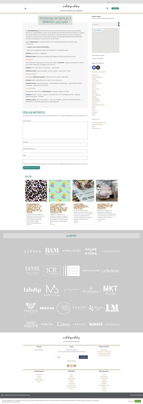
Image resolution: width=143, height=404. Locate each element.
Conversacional (97, 83)
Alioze (2, 395)
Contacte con (96, 128)
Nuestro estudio (97, 124)
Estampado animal (98, 105)
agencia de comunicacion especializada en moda (17, 395)
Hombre (94, 93)
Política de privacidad (104, 353)
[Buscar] (118, 24)
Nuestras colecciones (99, 122)
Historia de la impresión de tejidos (105, 206)
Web (24, 155)
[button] (25, 8)
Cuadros (94, 103)
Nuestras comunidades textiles (81, 206)
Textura (94, 111)
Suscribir (83, 357)
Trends (39, 376)
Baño (93, 109)
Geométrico (96, 89)
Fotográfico (95, 99)
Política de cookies (104, 355)
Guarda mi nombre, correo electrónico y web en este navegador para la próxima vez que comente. (55, 164)
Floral (93, 87)
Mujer (94, 115)
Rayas (94, 107)
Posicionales (96, 101)
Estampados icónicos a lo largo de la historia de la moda (34, 208)
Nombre (26, 142)
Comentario (27, 121)
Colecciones (39, 374)
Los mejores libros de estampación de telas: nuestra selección (59, 208)
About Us (39, 378)
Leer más (28, 224)
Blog (93, 126)
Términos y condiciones (104, 351)
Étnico (94, 85)
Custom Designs (39, 380)
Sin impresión (96, 95)
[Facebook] (94, 67)
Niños (94, 91)
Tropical (94, 113)
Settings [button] (130, 401)
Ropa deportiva (97, 77)
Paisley (94, 97)
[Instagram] (98, 67)
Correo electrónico (29, 148)
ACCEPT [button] (138, 401)
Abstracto (95, 75)
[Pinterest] (74, 365)
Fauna (94, 79)
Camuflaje (95, 81)
